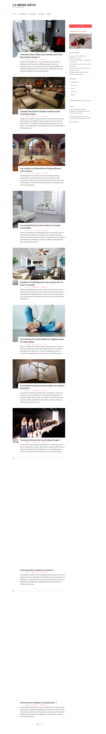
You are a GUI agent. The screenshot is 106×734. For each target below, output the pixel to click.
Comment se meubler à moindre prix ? (38, 702)
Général (45, 344)
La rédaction (27, 59)
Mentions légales (73, 122)
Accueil (15, 14)
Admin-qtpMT (28, 344)
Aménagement (23, 14)
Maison (49, 14)
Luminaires (41, 14)
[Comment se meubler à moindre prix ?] (39, 591)
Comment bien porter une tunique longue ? (40, 440)
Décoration (33, 14)
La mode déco (24, 5)
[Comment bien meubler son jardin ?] (39, 458)
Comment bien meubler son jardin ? (37, 570)
